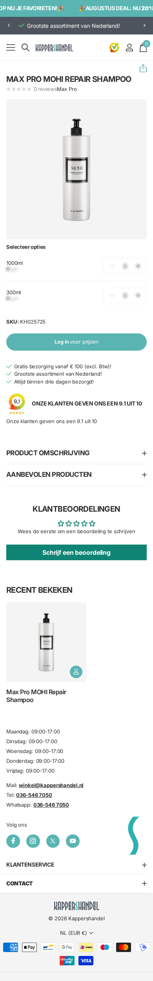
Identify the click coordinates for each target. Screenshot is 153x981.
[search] (25, 47)
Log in (76, 341)
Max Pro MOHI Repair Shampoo (36, 696)
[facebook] (13, 841)
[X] (53, 841)
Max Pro (66, 89)
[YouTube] (73, 841)
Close (76, 865)
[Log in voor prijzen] (76, 672)
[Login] (129, 47)
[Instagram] (33, 841)
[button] (8, 26)
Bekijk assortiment (10, 47)
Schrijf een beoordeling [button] (76, 552)
